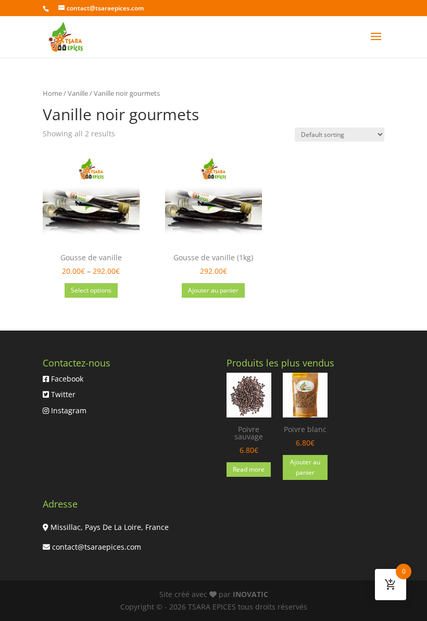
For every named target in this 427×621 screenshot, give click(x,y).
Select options (91, 290)
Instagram (68, 410)
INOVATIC (250, 594)
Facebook (67, 379)
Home (52, 93)
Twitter (63, 394)
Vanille (78, 93)
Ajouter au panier (213, 290)
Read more (249, 469)
